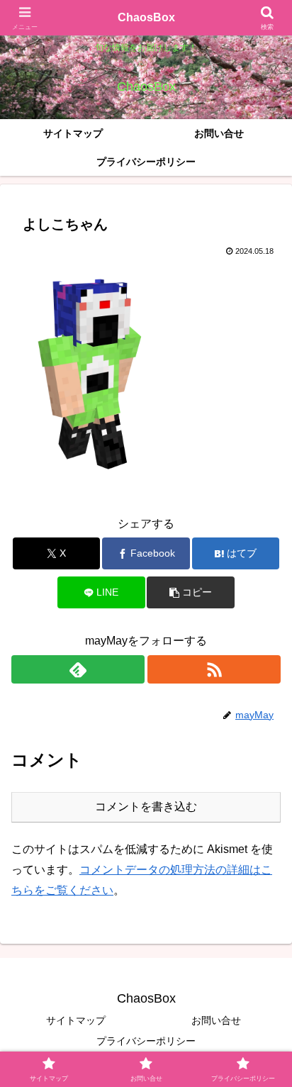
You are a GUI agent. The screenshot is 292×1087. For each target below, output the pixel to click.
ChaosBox (146, 17)
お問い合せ (216, 1020)
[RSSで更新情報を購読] (214, 669)
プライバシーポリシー (146, 1041)
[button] (191, 592)
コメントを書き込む (146, 807)
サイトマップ (76, 1020)
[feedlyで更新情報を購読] (78, 669)
